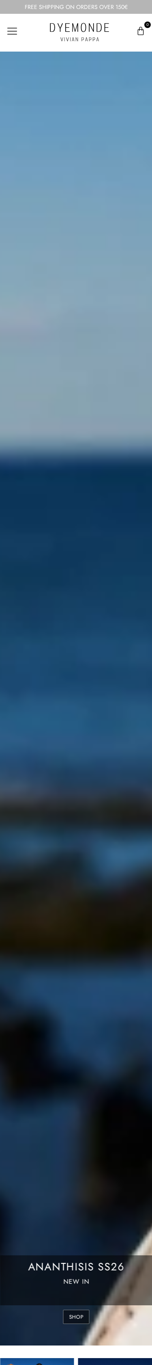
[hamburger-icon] (12, 31)
